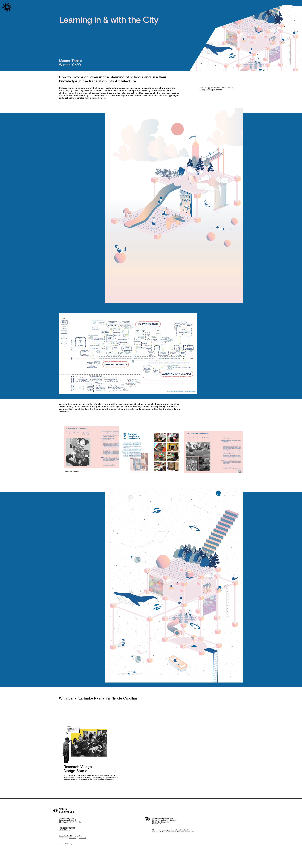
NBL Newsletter (76, 836)
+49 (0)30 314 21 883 (67, 828)
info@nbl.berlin (64, 830)
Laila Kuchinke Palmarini (89, 698)
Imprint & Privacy (65, 844)
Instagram (72, 838)
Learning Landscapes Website (210, 90)
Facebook (82, 838)
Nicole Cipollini (124, 698)
